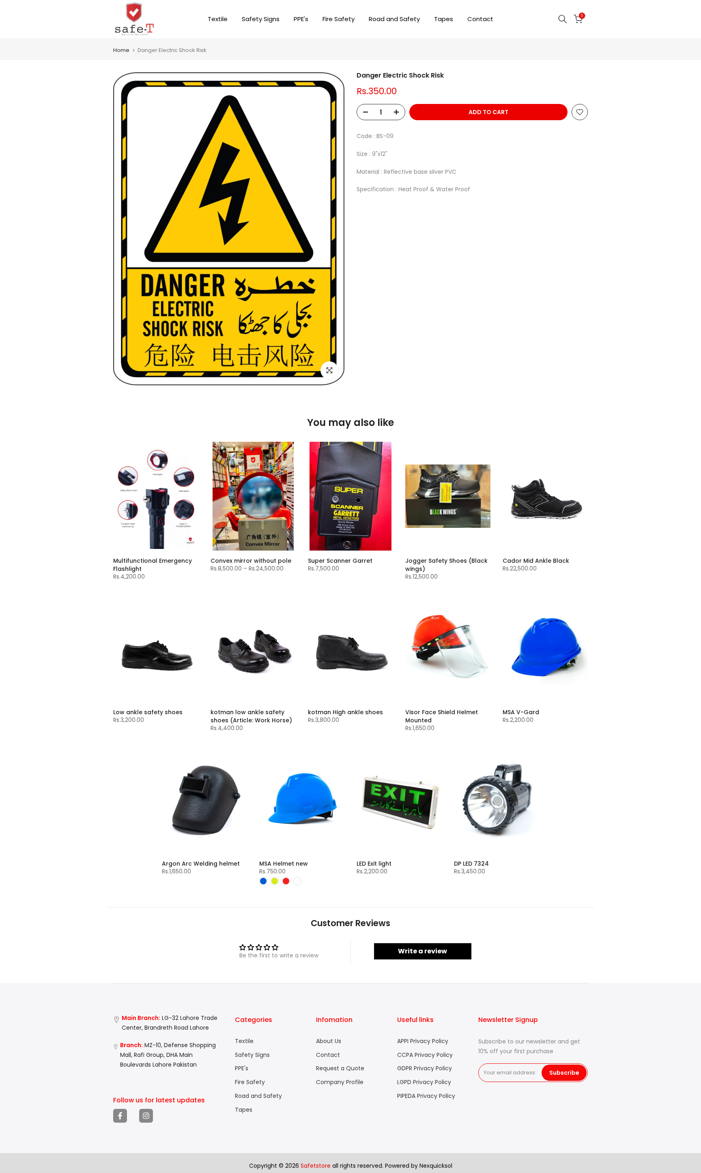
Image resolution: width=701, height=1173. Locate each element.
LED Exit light (374, 864)
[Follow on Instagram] (146, 1116)
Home (121, 50)
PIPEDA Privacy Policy (426, 1096)
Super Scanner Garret (340, 561)
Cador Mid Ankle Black (536, 561)
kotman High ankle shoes (345, 712)
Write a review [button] (422, 951)
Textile (218, 19)
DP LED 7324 (471, 864)
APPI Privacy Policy (422, 1041)
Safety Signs (261, 19)
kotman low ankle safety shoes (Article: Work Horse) (251, 716)
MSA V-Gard (521, 712)
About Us (328, 1041)
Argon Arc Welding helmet (201, 864)
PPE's (301, 19)
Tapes (443, 19)
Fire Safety (339, 19)
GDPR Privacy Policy (424, 1068)
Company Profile (339, 1082)
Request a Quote (340, 1068)
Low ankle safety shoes (148, 712)
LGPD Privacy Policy (424, 1082)
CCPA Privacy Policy (425, 1055)
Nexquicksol (435, 1166)
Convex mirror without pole (251, 561)
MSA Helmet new (283, 864)
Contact (480, 19)
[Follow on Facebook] (120, 1116)
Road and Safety (394, 19)
